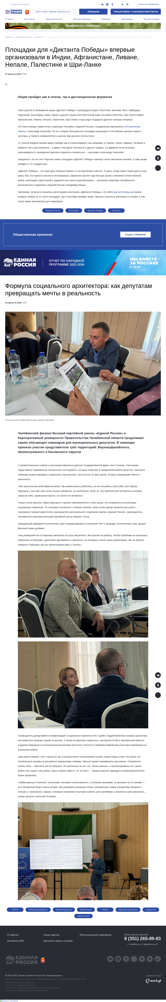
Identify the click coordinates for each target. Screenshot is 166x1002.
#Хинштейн (74, 210)
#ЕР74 (15, 910)
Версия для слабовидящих (149, 4)
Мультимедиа (127, 19)
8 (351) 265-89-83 (142, 938)
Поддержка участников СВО (83, 26)
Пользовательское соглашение (19, 982)
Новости (39, 37)
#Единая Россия (53, 210)
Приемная (106, 19)
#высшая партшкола (128, 910)
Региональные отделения (95, 934)
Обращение (93, 11)
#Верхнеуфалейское (38, 910)
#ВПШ (105, 910)
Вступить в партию (152, 19)
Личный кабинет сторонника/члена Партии (136, 11)
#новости (116, 210)
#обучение (151, 910)
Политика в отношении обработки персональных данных (32, 988)
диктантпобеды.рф (124, 192)
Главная (8, 37)
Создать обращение (135, 234)
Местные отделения (82, 19)
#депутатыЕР (83, 916)
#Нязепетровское (64, 910)
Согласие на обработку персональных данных (26, 990)
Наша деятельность (54, 19)
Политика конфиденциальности (20, 985)
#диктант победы (95, 210)
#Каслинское (86, 910)
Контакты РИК (15, 940)
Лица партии (29, 19)
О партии (9, 19)
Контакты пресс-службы (58, 940)
